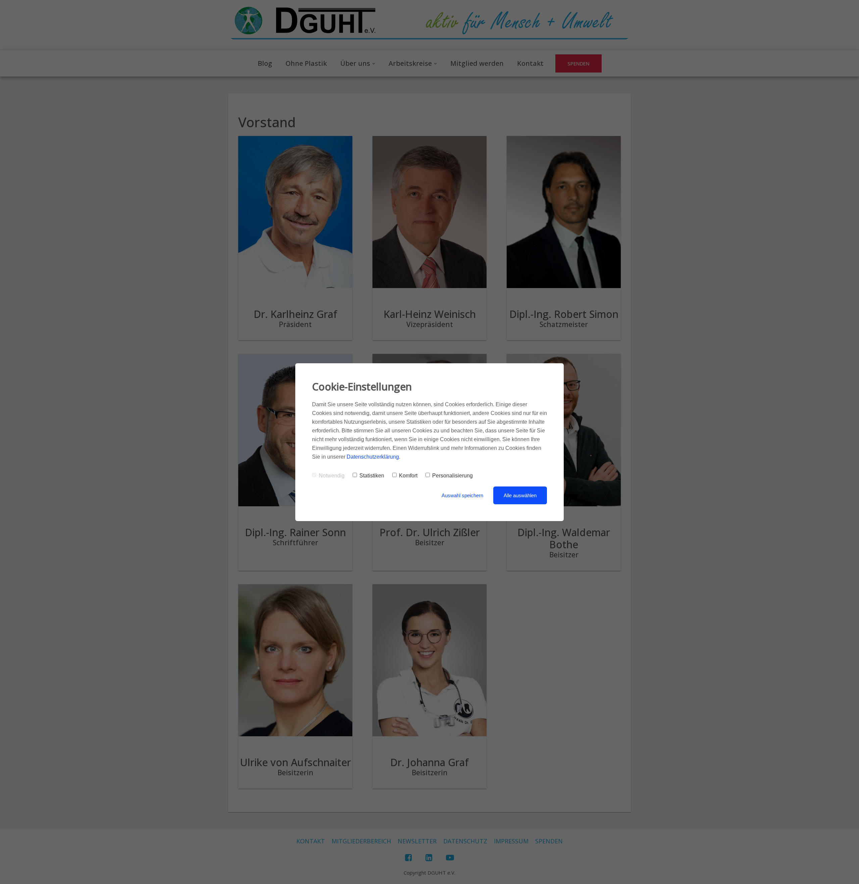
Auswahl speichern (462, 495)
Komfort (408, 475)
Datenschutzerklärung (373, 457)
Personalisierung (452, 475)
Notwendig (332, 475)
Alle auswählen (520, 495)
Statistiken (371, 475)
